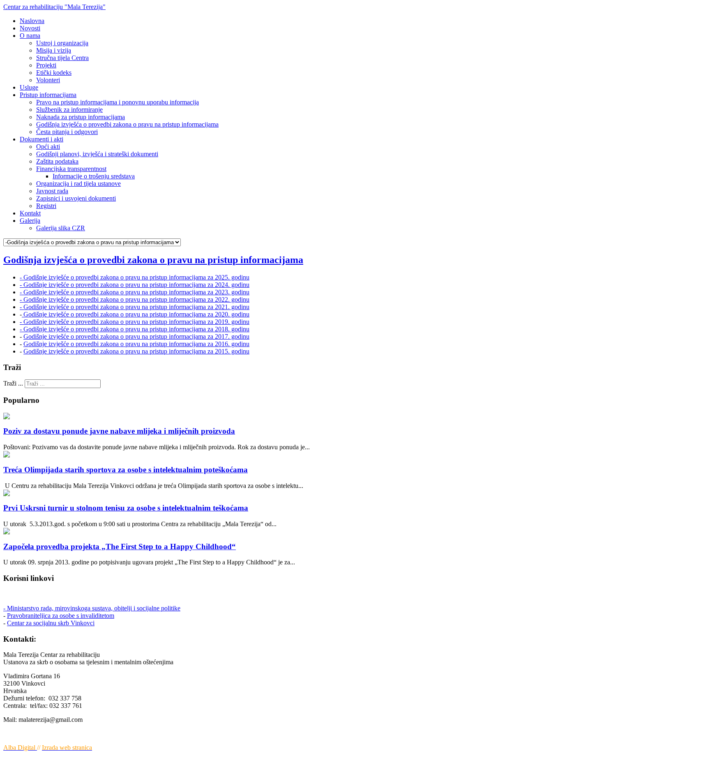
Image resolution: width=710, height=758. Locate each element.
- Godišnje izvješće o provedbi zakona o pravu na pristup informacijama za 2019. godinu (134, 321)
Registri (46, 205)
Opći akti (48, 146)
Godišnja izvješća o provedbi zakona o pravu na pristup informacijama (127, 124)
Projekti (46, 65)
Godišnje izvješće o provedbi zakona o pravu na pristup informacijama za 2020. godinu (135, 314)
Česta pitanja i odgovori (67, 131)
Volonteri (48, 79)
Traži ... (13, 383)
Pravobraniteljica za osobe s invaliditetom (60, 615)
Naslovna (32, 20)
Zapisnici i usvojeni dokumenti (76, 198)
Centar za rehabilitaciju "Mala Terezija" (54, 6)
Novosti (30, 28)
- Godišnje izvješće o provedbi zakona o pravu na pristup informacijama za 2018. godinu (134, 329)
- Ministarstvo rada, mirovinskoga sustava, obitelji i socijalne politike (91, 608)
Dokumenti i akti (41, 139)
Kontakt (30, 213)
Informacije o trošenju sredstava (94, 176)
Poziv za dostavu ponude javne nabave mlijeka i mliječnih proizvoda (119, 431)
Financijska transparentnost (71, 168)
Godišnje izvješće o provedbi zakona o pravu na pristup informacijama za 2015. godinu (136, 351)
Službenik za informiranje (69, 109)
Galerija (30, 220)
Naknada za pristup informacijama (80, 116)
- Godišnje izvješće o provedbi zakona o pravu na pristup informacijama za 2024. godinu (134, 284)
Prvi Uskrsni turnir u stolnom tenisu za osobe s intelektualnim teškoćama (125, 508)
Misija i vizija (53, 50)
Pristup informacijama (48, 94)
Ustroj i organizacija (62, 42)
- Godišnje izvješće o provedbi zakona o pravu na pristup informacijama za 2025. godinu (134, 277)
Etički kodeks (53, 72)
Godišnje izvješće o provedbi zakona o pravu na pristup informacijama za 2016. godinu (136, 343)
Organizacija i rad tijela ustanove (78, 183)
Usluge (29, 87)
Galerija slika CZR (60, 227)
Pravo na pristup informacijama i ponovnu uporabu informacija (117, 102)
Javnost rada (52, 190)
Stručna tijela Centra (62, 57)
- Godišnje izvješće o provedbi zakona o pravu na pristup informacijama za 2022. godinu (134, 299)
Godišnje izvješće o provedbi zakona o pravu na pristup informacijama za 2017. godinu (136, 336)
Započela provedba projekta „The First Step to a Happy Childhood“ (119, 546)
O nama (30, 35)
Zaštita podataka (57, 161)
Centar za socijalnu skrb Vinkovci (51, 622)
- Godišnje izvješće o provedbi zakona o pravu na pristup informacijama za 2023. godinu (134, 292)
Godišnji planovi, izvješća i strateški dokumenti (97, 153)
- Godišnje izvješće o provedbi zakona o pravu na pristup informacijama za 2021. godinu (134, 306)
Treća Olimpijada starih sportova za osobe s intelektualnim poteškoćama (125, 469)
